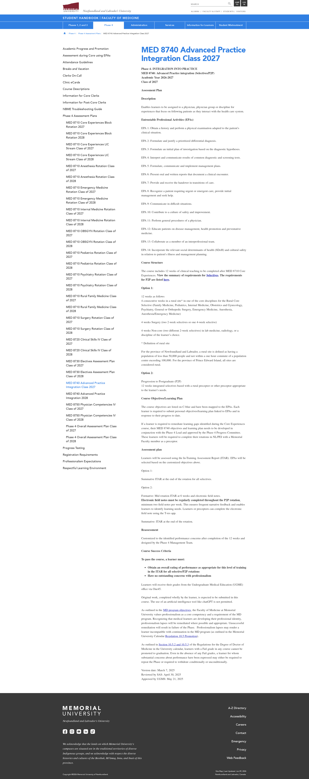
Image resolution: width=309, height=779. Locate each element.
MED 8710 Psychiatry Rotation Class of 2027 (91, 276)
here (166, 279)
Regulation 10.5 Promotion (181, 636)
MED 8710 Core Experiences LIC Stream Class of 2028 (87, 157)
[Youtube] (79, 731)
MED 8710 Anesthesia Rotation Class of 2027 (90, 168)
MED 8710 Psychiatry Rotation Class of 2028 (91, 287)
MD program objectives (177, 610)
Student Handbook (81, 18)
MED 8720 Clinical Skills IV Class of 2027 (88, 341)
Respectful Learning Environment (84, 468)
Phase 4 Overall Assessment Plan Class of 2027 (91, 428)
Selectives (212, 275)
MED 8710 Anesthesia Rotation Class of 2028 (90, 179)
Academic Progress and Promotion (86, 49)
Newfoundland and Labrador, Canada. (230, 774)
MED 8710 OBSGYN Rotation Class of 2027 (91, 233)
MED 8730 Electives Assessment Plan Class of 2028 (90, 374)
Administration (139, 25)
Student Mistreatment (231, 25)
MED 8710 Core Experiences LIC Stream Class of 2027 (87, 146)
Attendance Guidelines (78, 62)
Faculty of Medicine (120, 18)
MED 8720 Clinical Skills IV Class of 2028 (88, 352)
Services (169, 25)
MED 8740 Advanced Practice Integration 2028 (85, 396)
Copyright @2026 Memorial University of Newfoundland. (85, 774)
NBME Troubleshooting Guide (82, 109)
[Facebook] (65, 731)
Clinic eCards (71, 82)
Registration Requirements (80, 455)
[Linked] (86, 731)
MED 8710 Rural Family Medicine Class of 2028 (91, 309)
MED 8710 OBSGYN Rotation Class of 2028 (91, 244)
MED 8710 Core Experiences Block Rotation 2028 (89, 135)
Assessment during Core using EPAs (86, 55)
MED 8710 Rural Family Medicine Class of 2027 (91, 298)
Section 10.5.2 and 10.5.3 (174, 644)
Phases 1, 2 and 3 (78, 25)
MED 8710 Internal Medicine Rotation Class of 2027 (90, 211)
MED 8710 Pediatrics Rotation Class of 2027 (91, 255)
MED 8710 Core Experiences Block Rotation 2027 (89, 125)
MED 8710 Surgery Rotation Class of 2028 (90, 331)
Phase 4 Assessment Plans (89, 33)
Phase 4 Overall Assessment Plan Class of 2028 (91, 439)
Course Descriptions (76, 89)
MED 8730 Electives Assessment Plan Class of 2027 (90, 363)
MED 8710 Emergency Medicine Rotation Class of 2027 (87, 190)
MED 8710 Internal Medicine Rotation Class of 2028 (90, 222)
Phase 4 (108, 25)
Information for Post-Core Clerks (84, 102)
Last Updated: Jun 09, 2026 (235, 771)
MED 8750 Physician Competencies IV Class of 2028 (91, 417)
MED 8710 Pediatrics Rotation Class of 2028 (91, 266)
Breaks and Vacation (76, 69)
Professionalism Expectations (82, 461)
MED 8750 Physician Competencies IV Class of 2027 (91, 406)
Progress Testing (74, 448)
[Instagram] (72, 731)
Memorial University (97, 7)
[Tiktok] (92, 731)
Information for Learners (200, 25)
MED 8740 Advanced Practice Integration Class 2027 (85, 385)
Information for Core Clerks (81, 96)
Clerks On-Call (72, 75)
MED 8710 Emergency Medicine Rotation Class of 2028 (87, 201)
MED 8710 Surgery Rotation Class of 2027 (90, 320)
